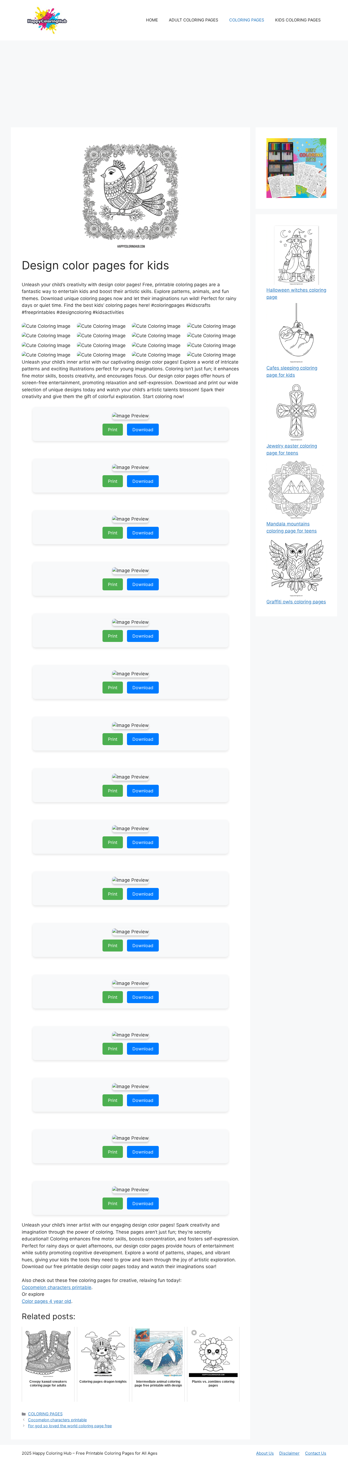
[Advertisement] (174, 81)
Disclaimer (289, 1453)
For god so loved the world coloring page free (70, 1425)
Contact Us (315, 1453)
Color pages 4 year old (46, 1301)
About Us (265, 1453)
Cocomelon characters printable (56, 1287)
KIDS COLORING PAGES (298, 20)
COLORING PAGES (246, 20)
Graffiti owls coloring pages (296, 601)
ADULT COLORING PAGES (193, 20)
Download (142, 429)
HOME (152, 20)
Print (112, 429)
